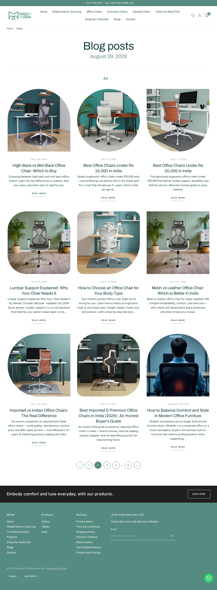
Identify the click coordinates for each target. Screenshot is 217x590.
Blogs (117, 19)
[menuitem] (44, 12)
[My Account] (199, 15)
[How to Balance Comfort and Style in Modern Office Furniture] (178, 365)
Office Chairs (94, 11)
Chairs (45, 521)
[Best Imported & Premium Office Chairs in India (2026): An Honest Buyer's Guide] (108, 365)
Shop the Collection (97, 19)
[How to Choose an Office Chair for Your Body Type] (108, 242)
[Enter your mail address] (172, 535)
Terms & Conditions (88, 526)
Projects (12, 537)
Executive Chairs (117, 11)
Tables (46, 526)
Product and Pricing (88, 552)
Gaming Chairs (141, 11)
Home (43, 11)
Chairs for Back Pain (167, 11)
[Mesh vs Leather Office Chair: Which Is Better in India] (178, 242)
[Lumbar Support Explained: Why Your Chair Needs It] (39, 242)
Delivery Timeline (86, 537)
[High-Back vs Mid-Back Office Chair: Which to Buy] (39, 120)
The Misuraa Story (18, 531)
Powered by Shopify (56, 568)
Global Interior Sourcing (66, 11)
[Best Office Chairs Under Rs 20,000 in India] (178, 120)
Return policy (84, 542)
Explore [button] (199, 494)
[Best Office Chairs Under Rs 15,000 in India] (108, 120)
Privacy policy (84, 521)
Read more (39, 194)
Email (114, 529)
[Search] (193, 15)
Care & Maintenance (88, 547)
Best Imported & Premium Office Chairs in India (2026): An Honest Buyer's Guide (108, 415)
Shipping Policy (85, 531)
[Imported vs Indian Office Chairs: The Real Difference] (39, 365)
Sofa (44, 531)
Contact (130, 19)
